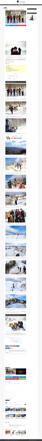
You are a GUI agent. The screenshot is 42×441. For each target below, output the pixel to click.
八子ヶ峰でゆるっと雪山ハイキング (11, 75)
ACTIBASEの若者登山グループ (10, 57)
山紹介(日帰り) (7, 367)
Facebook (17, 427)
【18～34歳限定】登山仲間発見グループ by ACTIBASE (15, 341)
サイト (6, 395)
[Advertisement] (16, 35)
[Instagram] (7, 353)
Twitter (14, 427)
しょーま (9, 77)
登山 (9, 367)
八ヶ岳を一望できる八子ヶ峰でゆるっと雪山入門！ (12, 76)
